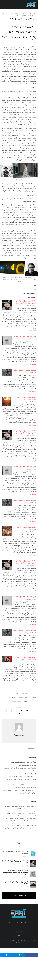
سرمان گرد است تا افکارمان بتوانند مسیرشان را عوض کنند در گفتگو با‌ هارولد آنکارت (15, 872)
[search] (4, 748)
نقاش (26, 818)
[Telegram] (21, 923)
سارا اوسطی (33, 13)
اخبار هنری (22, 806)
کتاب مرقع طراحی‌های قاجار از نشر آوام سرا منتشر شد (15, 852)
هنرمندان (25, 13)
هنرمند (16, 825)
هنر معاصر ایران (24, 825)
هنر (25, 823)
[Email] (11, 711)
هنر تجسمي (19, 823)
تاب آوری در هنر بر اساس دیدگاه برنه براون (23, 762)
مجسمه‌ (22, 816)
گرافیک (33, 830)
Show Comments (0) (20, 896)
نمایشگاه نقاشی (31, 823)
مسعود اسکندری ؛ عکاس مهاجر (24, 370)
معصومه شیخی (12, 697)
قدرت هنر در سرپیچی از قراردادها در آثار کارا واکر (15, 862)
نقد (7, 818)
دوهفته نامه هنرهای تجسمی (28, 811)
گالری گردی (7, 828)
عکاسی (24, 813)
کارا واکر (15, 693)
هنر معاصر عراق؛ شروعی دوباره (27, 765)
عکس (13, 813)
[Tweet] (27, 711)
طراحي (8, 811)
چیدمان (19, 828)
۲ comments (32, 364)
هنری (24, 828)
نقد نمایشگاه (32, 821)
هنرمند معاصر (9, 825)
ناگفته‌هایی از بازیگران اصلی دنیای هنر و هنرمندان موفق (26, 302)
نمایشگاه (12, 821)
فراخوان (8, 813)
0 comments (32, 331)
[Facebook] (29, 923)
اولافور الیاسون (24, 693)
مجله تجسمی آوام (23, 697)
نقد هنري (24, 821)
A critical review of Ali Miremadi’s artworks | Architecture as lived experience (22, 786)
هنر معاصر (32, 825)
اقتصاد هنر (14, 806)
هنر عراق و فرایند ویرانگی (29, 773)
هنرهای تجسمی (31, 828)
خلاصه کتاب (19, 809)
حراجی (25, 809)
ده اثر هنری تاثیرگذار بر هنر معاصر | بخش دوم (26, 528)
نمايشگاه (18, 821)
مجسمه (33, 816)
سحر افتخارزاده (15, 811)
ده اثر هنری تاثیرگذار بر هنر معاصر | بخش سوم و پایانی (26, 658)
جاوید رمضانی (32, 809)
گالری (13, 828)
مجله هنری (32, 818)
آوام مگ (33, 806)
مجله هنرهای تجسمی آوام (11, 816)
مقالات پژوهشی (7, 13)
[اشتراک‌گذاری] (32, 711)
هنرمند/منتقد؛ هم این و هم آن (24, 336)
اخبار (28, 806)
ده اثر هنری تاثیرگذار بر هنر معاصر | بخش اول (26, 398)
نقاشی (21, 818)
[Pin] (22, 711)
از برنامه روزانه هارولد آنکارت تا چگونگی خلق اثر (16, 883)
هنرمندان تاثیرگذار (16, 701)
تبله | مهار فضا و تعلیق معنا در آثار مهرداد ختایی (22, 777)
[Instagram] (25, 923)
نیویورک (25, 701)
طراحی (33, 813)
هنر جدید (11, 823)
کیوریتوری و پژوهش (17, 13)
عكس (29, 813)
